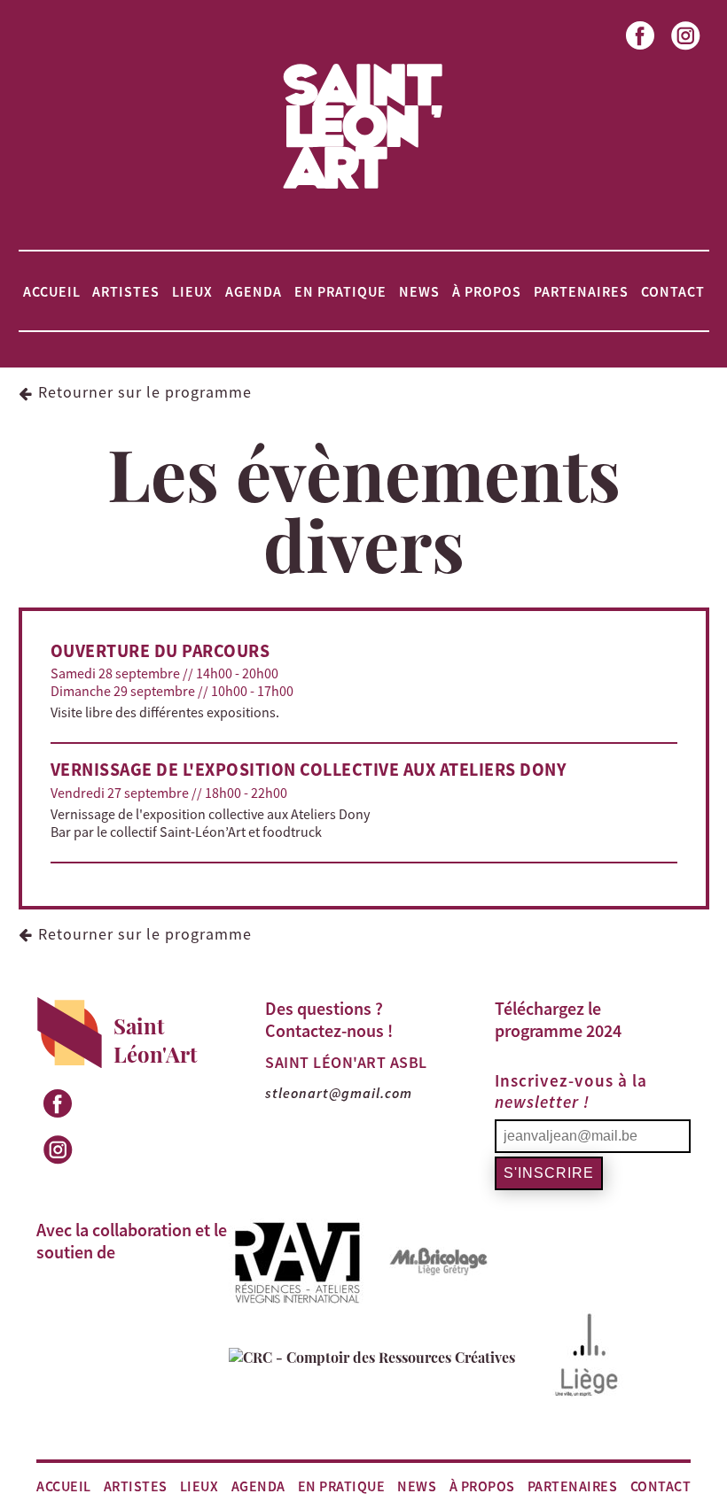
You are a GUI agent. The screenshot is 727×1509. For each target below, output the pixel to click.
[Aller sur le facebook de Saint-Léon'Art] (641, 51)
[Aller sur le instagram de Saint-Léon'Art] (686, 51)
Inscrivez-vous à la (571, 1091)
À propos (486, 291)
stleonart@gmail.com (338, 1093)
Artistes (126, 291)
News (419, 291)
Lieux (192, 291)
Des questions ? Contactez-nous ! (329, 1019)
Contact (673, 291)
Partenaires (581, 291)
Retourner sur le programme (145, 392)
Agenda (253, 291)
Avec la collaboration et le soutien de (131, 1241)
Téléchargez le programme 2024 (558, 1019)
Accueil (52, 291)
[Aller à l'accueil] (363, 188)
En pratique (340, 291)
